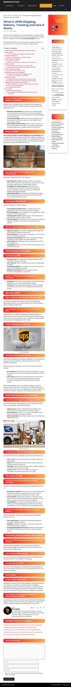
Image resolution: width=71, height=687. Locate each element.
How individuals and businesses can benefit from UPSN (21, 67)
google (58, 71)
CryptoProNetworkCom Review (57, 58)
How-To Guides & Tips (14, 15)
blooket (54, 53)
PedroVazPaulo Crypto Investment (57, 133)
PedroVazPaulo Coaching (56, 130)
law (52, 76)
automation (55, 48)
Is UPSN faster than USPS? (14, 87)
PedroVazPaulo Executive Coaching (58, 126)
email (60, 64)
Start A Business (56, 97)
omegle (54, 82)
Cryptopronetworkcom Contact (58, 144)
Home (5, 15)
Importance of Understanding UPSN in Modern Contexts (20, 50)
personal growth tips (57, 88)
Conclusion (9, 89)
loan (54, 76)
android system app (55, 46)
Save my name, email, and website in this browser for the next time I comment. (23, 674)
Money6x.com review (58, 80)
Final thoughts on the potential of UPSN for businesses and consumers (23, 93)
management (55, 78)
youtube (54, 105)
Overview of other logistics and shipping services (19, 74)
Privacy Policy (66, 685)
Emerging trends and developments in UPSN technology (21, 79)
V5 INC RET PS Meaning (56, 147)
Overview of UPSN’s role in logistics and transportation (21, 54)
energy (54, 66)
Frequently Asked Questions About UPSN (16, 82)
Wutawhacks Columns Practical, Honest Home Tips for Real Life (24, 632)
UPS (42, 135)
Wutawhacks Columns (56, 103)
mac (57, 76)
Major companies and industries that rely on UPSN (20, 65)
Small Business (9, 5)
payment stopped (59, 83)
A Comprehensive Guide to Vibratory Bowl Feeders (20, 634)
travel (57, 99)
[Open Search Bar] (66, 9)
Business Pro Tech (11, 2)
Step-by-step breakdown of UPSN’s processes (19, 57)
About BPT (61, 5)
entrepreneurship (60, 66)
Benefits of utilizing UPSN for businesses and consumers (22, 62)
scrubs (59, 92)
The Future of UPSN (10, 77)
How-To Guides (45, 5)
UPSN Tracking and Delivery (12, 69)
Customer (55, 60)
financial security (56, 69)
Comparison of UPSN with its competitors (18, 75)
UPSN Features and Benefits (13, 59)
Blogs (55, 5)
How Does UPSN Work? (11, 55)
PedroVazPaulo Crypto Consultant (57, 137)
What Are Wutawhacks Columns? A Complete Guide (20, 627)
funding (54, 71)
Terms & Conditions (56, 685)
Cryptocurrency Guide (56, 57)
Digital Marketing (32, 5)
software (59, 94)
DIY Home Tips (61, 60)
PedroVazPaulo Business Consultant (58, 123)
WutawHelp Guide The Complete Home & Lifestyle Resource (23, 630)
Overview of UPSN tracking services (16, 70)
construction (60, 55)
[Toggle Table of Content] (41, 48)
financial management (56, 67)
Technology (20, 5)
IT (62, 74)
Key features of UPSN (13, 60)
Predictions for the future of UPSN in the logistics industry (22, 80)
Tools (54, 99)
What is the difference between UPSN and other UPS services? (22, 84)
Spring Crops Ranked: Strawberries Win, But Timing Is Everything (23, 625)
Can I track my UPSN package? (15, 85)
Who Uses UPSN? (9, 64)
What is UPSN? (9, 52)
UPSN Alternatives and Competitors (15, 72)
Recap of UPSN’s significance (15, 90)
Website (57, 101)
